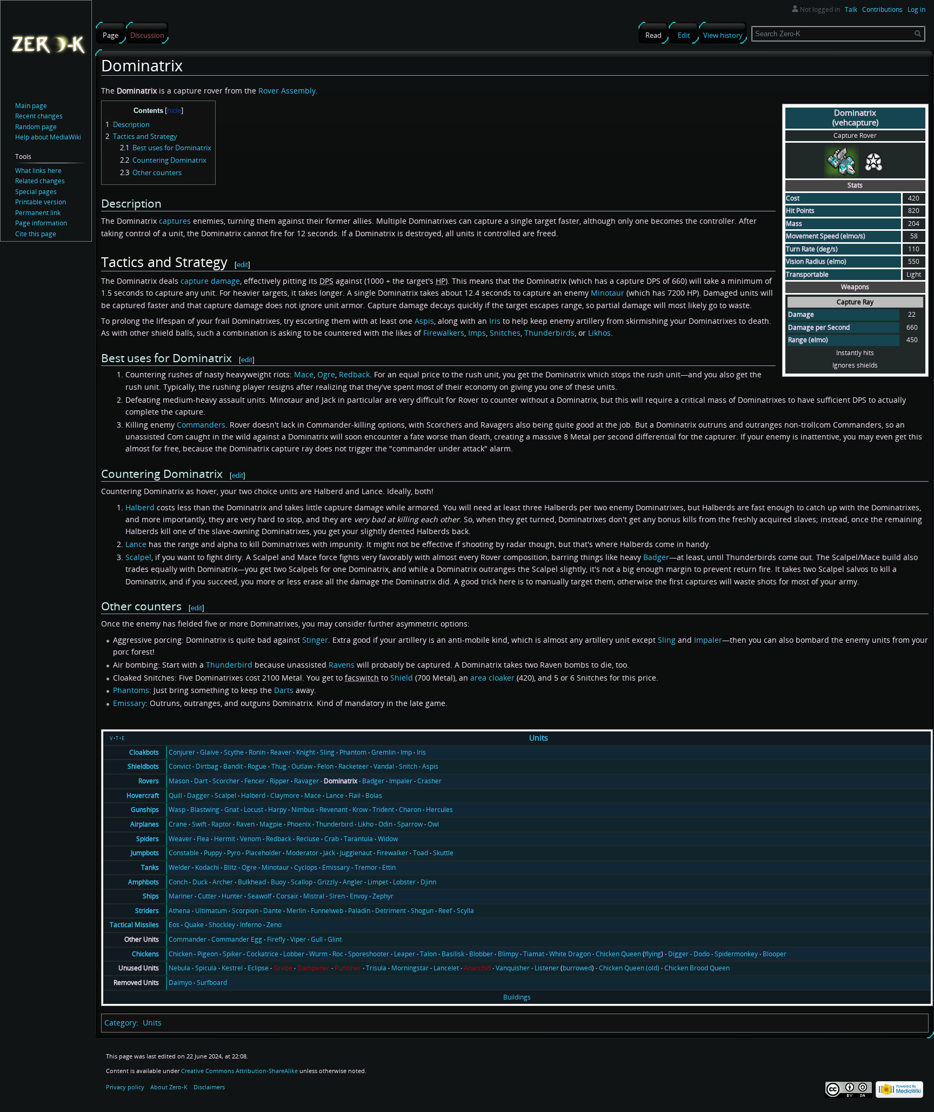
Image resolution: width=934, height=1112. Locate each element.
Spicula (206, 968)
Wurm (318, 953)
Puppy (213, 852)
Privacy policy (125, 1087)
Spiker (232, 953)
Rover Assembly (287, 90)
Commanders (201, 425)
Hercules (439, 809)
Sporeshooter (368, 953)
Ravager (306, 780)
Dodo (701, 953)
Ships (151, 896)
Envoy (359, 896)
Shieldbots (143, 766)
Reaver (280, 752)
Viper (298, 939)
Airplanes (144, 824)
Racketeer (353, 766)
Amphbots (143, 882)
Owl (433, 824)
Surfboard (212, 982)
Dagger (198, 795)
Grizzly (327, 882)
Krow (360, 809)
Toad (420, 852)
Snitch (408, 766)
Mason (179, 780)
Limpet (378, 882)
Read (653, 35)
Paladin (359, 910)
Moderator (302, 852)
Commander (187, 939)
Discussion (147, 35)
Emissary (129, 703)
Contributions (882, 9)
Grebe (282, 968)
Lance (135, 544)
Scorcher (225, 780)
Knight (305, 752)
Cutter (207, 896)
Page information (41, 223)
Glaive (209, 752)
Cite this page (35, 233)
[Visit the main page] (48, 44)
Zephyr (382, 896)
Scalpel (138, 557)
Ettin (389, 867)
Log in (916, 9)
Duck (200, 882)
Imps (477, 333)
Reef (445, 910)
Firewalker (392, 852)
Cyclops (305, 867)
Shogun (422, 910)
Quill (175, 795)
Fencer (254, 780)
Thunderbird (229, 665)
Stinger (315, 640)
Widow (388, 838)
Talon (428, 953)
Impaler (708, 640)
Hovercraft (142, 795)
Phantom (352, 752)
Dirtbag (207, 766)
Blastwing (204, 809)
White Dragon (570, 953)
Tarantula (358, 838)
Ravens (342, 665)
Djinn (428, 882)
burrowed (577, 968)
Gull (317, 939)
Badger (656, 557)
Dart (201, 780)
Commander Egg (236, 939)
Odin (385, 824)
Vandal (383, 766)
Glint (335, 939)
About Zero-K (169, 1087)
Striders (147, 910)
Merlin (296, 910)
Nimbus (303, 809)
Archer (222, 882)
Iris (495, 321)
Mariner (181, 896)
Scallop (301, 882)
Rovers (148, 780)
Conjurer (182, 752)
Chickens (145, 953)
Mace (303, 374)
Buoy (278, 882)
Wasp (177, 809)
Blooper (774, 953)
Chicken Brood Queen (697, 968)
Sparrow (410, 824)
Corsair (287, 896)
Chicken (180, 953)
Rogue (257, 766)
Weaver (180, 838)
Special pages (36, 191)
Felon (325, 766)
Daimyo (180, 982)
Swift (199, 824)
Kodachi (207, 867)
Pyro (234, 852)
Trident (383, 809)
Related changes (40, 180)
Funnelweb (327, 910)
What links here (38, 170)
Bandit (233, 766)
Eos (174, 924)
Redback (354, 374)
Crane (178, 824)
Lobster (404, 882)
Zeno (274, 924)
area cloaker (492, 677)
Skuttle (443, 852)
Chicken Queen (618, 953)
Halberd (140, 507)
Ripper (279, 780)
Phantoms (131, 690)
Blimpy (508, 953)
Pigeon (207, 953)
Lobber (293, 953)
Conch (178, 882)
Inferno (251, 924)
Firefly (276, 939)
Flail (355, 795)
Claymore (284, 795)
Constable (184, 852)
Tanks (150, 867)
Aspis (424, 321)
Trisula (376, 968)
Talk (851, 9)
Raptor (221, 824)
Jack (329, 852)
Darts (283, 690)
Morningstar (410, 968)
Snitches (505, 333)
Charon (410, 809)
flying (653, 953)
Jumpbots (145, 852)
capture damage (210, 281)
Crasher (429, 780)
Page (110, 35)
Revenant (333, 809)
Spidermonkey (736, 953)
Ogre (326, 374)
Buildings (517, 997)
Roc (337, 953)
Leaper (404, 953)
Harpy (277, 809)
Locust (253, 809)
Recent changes (39, 116)
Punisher (348, 968)
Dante (272, 910)
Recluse (307, 838)
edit (242, 265)
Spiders (147, 838)
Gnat (231, 809)
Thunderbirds (549, 333)
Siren (337, 896)
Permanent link (38, 212)
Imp (406, 752)
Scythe (234, 752)
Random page (36, 126)
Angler (353, 882)
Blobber (481, 953)
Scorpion (245, 910)
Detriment (390, 910)
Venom (250, 838)
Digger (678, 953)
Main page (31, 105)
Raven (245, 824)
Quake (194, 924)
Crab (331, 838)
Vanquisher (513, 968)
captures (175, 221)
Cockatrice (262, 953)
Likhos (599, 333)
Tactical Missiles (134, 924)
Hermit (224, 838)
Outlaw (301, 766)
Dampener (313, 968)
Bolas (373, 795)
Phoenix (299, 824)
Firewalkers (443, 333)
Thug (278, 766)
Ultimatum (211, 910)
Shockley (222, 924)
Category (120, 1022)
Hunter (232, 896)
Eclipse (258, 968)
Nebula (179, 968)
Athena (179, 910)
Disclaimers (209, 1087)
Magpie (270, 824)
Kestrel (232, 968)
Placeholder (263, 852)
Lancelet (446, 968)
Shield (401, 677)
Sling (667, 640)
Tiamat (533, 953)
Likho (365, 824)
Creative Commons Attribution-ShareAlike (239, 1071)
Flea (203, 838)
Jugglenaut (356, 852)
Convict (180, 766)
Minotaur (607, 293)
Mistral (313, 896)
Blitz (230, 867)
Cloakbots (144, 752)
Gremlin (383, 752)
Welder (179, 867)
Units (538, 738)
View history (723, 35)
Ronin (257, 752)
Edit (684, 35)
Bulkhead (252, 882)
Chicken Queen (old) (629, 968)
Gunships (145, 809)
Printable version (40, 202)
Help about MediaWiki (48, 137)
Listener (547, 968)
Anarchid (477, 968)
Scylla (465, 910)
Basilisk (453, 953)
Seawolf (259, 896)
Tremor (366, 867)
